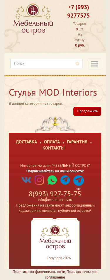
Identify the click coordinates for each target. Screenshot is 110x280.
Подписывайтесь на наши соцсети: (55, 171)
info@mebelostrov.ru (55, 199)
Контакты (54, 148)
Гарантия (77, 142)
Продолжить (87, 111)
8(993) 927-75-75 (55, 193)
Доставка (26, 142)
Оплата (52, 142)
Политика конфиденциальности (39, 271)
